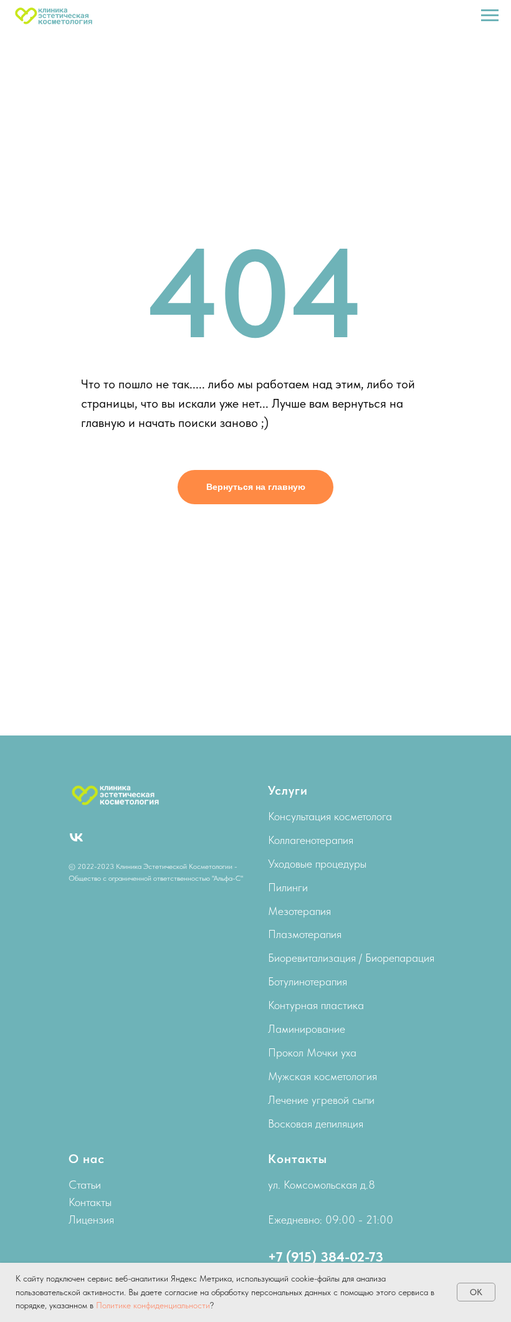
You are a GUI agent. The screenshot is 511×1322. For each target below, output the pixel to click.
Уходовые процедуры (317, 863)
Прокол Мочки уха (312, 1052)
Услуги (288, 790)
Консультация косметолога (330, 816)
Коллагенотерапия (310, 839)
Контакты (90, 1202)
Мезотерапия (299, 910)
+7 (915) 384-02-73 (325, 1256)
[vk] (76, 837)
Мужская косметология (322, 1076)
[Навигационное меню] (490, 15)
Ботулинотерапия (307, 981)
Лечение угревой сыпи (321, 1099)
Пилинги (288, 887)
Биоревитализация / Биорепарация (351, 957)
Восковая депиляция (315, 1123)
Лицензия (91, 1219)
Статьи (85, 1184)
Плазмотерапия (304, 934)
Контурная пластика (316, 1005)
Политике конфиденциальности (153, 1305)
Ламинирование (306, 1028)
